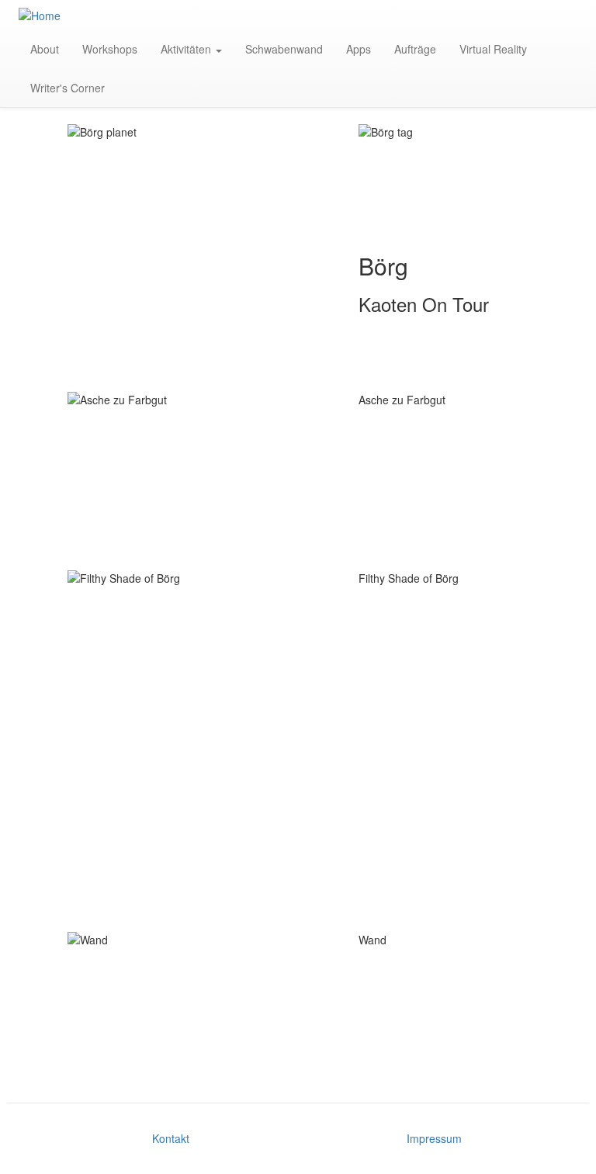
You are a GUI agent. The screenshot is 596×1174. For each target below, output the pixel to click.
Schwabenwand (284, 49)
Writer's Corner (67, 87)
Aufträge (415, 49)
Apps (358, 49)
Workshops (109, 49)
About (44, 49)
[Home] (45, 14)
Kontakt (170, 1138)
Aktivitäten (187, 49)
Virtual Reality (493, 49)
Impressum (434, 1138)
